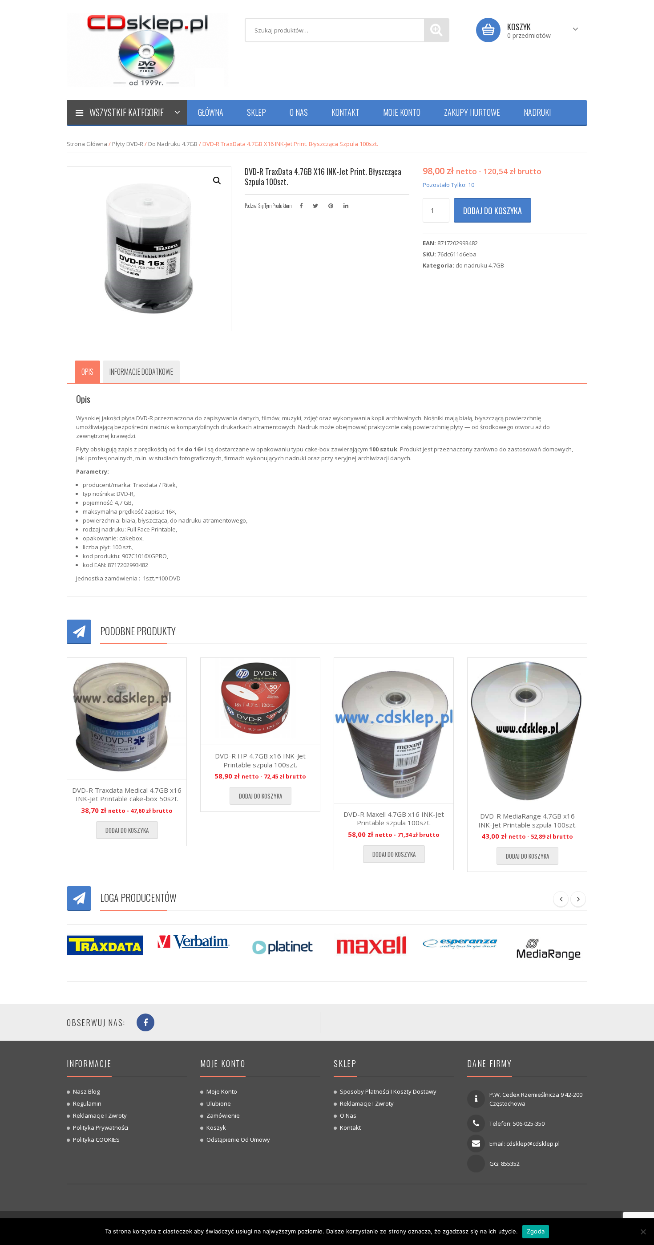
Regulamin (87, 1103)
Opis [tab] (87, 371)
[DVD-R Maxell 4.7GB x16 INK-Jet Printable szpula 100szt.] (393, 730)
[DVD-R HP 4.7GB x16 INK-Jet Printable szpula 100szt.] (260, 701)
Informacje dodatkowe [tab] (141, 371)
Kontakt (345, 112)
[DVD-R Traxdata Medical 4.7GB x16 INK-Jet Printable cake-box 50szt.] (126, 718)
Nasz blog (86, 1091)
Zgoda (536, 1231)
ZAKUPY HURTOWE (472, 112)
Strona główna (87, 144)
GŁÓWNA (210, 112)
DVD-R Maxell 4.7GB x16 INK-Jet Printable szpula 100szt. (393, 818)
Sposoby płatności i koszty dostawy (388, 1091)
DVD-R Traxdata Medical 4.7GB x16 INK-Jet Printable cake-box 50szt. (127, 794)
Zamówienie (223, 1115)
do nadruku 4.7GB (173, 144)
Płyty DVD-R (127, 144)
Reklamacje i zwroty (100, 1115)
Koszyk (216, 1127)
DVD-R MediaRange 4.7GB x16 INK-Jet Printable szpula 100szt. (527, 820)
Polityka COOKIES (96, 1140)
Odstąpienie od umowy (238, 1140)
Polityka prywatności (100, 1127)
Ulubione (218, 1103)
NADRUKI (537, 112)
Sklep (256, 112)
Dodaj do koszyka (492, 210)
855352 (510, 1164)
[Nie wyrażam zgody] (642, 1231)
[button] (217, 181)
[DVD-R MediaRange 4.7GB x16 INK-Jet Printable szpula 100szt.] (527, 731)
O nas (299, 112)
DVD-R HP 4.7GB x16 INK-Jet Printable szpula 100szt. (260, 760)
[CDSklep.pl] (149, 49)
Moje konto (401, 112)
